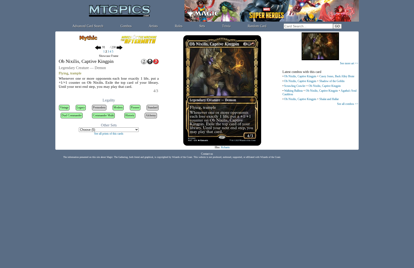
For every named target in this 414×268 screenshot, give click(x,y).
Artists (153, 26)
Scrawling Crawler (294, 86)
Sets (202, 26)
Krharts (225, 147)
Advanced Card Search (87, 26)
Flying (63, 73)
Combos (126, 26)
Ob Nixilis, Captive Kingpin (300, 76)
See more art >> (349, 63)
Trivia (226, 26)
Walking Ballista (293, 90)
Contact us (207, 153)
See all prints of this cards (108, 133)
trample (75, 73)
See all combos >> (347, 104)
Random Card (257, 26)
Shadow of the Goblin (332, 81)
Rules (178, 26)
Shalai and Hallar (329, 99)
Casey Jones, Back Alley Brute (336, 76)
